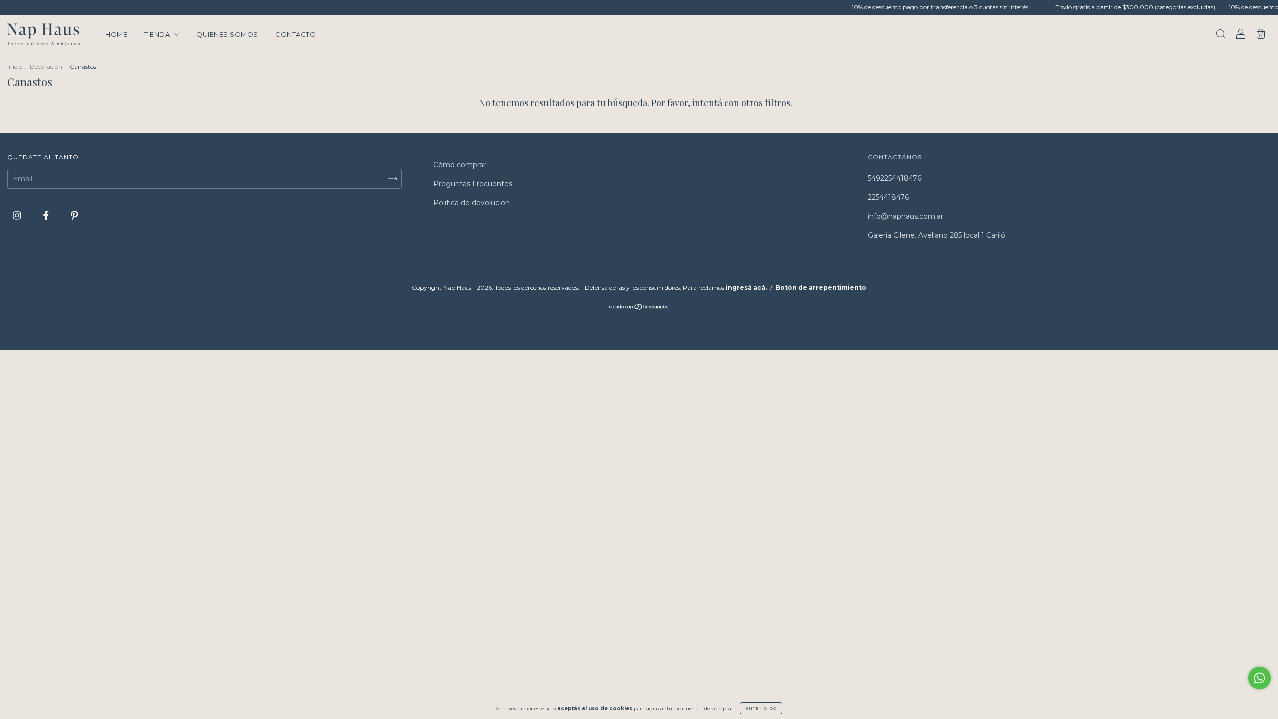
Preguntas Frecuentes (472, 183)
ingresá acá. (746, 287)
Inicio (14, 66)
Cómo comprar (459, 164)
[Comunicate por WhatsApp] (1259, 678)
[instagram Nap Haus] (18, 215)
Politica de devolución (471, 202)
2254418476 (888, 197)
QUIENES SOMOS (227, 34)
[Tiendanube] (639, 307)
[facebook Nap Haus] (47, 215)
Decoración (46, 66)
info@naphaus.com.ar (905, 216)
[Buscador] (1221, 35)
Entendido (761, 708)
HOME (116, 34)
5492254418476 (894, 178)
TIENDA (158, 34)
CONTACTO (295, 34)
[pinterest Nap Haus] (74, 215)
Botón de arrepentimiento (821, 287)
